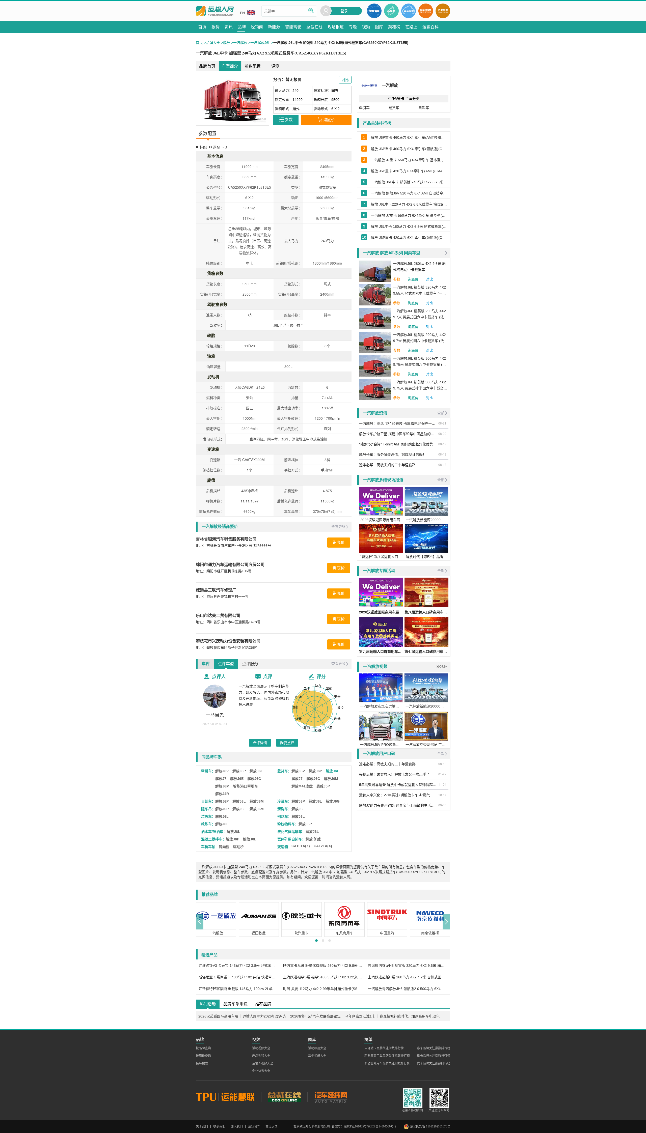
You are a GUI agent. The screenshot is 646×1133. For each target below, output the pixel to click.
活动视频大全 (261, 1048)
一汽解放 (240, 43)
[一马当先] (214, 696)
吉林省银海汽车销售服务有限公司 (226, 539)
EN (242, 13)
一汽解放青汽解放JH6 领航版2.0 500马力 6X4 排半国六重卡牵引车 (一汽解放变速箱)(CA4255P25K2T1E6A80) (407, 989)
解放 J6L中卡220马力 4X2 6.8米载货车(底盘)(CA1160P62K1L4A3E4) (409, 204)
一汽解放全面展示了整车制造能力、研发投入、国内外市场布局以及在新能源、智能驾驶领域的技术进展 (264, 695)
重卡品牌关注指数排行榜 (433, 1056)
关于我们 (202, 1126)
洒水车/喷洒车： (214, 832)
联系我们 (219, 1126)
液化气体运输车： (291, 832)
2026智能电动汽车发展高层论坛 (315, 1016)
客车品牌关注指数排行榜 (433, 1048)
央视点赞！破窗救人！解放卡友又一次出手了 (394, 774)
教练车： (208, 824)
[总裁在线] (284, 1097)
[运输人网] (215, 11)
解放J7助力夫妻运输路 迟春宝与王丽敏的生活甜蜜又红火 (398, 805)
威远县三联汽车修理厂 (216, 590)
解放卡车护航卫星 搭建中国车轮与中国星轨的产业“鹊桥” (398, 433)
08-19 (442, 444)
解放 (226, 43)
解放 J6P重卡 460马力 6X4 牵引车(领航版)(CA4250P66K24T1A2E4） (409, 149)
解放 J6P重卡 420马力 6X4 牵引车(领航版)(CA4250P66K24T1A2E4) (409, 238)
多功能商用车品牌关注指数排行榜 (387, 1063)
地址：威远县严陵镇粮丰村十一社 (222, 596)
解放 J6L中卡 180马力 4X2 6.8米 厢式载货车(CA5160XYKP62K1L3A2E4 (409, 226)
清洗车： (284, 809)
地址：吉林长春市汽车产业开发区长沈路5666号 (233, 546)
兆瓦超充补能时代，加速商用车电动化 (410, 1016)
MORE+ (442, 666)
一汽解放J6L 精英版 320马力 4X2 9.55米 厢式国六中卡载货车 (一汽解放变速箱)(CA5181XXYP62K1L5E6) (419, 290)
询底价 (339, 542)
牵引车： (208, 771)
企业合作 (254, 1126)
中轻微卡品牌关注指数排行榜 (384, 1048)
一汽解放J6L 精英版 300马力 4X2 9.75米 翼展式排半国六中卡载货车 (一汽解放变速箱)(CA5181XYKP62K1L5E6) (420, 385)
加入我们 (237, 1126)
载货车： (284, 771)
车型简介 (230, 66)
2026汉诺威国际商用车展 (218, 1016)
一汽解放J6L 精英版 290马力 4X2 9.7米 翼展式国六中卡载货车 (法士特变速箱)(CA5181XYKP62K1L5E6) (420, 338)
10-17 (442, 794)
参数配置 (253, 66)
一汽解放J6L (260, 43)
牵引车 (364, 108)
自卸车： (208, 801)
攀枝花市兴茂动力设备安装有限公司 (228, 641)
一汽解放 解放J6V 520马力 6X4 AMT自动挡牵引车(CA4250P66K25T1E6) (409, 193)
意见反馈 (271, 1126)
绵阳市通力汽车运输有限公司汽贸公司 (230, 564)
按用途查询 (203, 1056)
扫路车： (284, 816)
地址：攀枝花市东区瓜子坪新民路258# (226, 647)
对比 (429, 279)
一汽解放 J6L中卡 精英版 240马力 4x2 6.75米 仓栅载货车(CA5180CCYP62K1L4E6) (409, 182)
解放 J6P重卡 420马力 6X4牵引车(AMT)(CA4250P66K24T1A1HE (409, 171)
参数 (396, 279)
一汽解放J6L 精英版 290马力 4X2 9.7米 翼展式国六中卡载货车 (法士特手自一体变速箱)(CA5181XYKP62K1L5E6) (420, 314)
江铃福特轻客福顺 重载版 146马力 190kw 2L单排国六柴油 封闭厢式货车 (238, 989)
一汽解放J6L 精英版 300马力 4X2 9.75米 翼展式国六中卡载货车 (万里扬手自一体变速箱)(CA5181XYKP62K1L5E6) (419, 361)
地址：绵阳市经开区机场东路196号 (223, 571)
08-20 (442, 433)
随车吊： (208, 809)
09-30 (442, 805)
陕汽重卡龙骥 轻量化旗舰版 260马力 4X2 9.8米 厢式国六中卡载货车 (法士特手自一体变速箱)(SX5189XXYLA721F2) (323, 966)
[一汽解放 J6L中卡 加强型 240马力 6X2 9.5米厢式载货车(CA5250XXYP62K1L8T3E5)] (232, 100)
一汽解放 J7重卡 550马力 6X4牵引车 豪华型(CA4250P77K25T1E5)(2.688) (409, 215)
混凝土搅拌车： (213, 839)
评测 (275, 66)
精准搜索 (202, 1063)
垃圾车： (208, 816)
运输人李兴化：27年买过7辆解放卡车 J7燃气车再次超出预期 (398, 794)
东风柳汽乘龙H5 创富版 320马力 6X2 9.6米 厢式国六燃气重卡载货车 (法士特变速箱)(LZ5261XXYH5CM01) (407, 966)
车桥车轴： (210, 847)
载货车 (394, 108)
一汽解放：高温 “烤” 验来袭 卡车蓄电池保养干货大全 (398, 423)
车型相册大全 (317, 1056)
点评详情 (260, 743)
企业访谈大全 (261, 1071)
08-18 (442, 464)
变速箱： (284, 847)
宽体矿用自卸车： (291, 839)
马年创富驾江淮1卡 (360, 1016)
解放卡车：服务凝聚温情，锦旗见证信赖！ (392, 454)
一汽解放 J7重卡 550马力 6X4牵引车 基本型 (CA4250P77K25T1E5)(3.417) (409, 160)
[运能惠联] (228, 1097)
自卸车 (423, 108)
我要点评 (287, 743)
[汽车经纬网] (330, 1097)
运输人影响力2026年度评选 (264, 1016)
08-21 (442, 423)
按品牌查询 (203, 1048)
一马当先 (215, 715)
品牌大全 (213, 43)
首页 (199, 43)
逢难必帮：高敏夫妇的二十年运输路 (387, 464)
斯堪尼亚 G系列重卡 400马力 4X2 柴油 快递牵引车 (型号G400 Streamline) (238, 977)
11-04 (442, 784)
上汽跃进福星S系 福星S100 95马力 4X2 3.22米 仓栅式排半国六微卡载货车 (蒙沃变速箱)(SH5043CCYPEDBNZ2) (323, 977)
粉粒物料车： (288, 824)
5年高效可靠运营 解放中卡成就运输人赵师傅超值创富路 (398, 784)
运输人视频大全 (262, 1063)
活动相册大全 (317, 1048)
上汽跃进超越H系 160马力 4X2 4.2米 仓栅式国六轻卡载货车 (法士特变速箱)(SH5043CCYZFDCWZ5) (407, 977)
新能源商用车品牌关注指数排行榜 (387, 1056)
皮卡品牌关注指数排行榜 (433, 1063)
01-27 (442, 774)
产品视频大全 (261, 1056)
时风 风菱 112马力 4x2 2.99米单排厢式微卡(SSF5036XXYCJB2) (323, 989)
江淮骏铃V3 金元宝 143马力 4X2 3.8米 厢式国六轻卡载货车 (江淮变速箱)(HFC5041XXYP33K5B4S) (238, 966)
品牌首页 (207, 66)
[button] (199, 921)
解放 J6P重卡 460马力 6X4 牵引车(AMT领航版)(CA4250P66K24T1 (409, 137)
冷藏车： (284, 801)
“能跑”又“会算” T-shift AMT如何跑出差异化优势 (396, 443)
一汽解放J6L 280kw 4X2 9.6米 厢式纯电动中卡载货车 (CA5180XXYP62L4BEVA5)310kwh (420, 267)
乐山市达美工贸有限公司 (218, 615)
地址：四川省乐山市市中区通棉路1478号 (228, 622)
